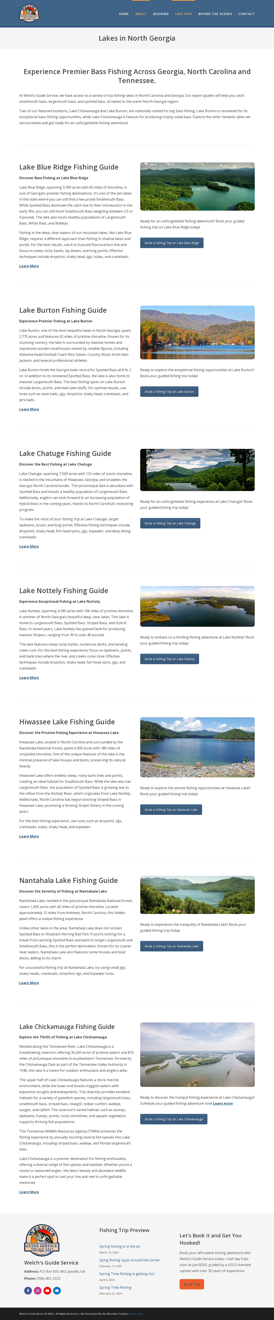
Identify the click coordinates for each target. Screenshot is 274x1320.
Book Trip (192, 1284)
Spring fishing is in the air (119, 1246)
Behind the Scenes (215, 14)
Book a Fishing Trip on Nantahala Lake (172, 946)
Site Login (137, 1313)
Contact (246, 14)
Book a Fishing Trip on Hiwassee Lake (171, 810)
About (141, 14)
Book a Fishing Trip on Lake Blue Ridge (172, 243)
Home (124, 14)
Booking (161, 14)
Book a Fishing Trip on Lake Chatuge (170, 523)
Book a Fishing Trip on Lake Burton (169, 392)
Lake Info (183, 14)
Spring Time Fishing (115, 1287)
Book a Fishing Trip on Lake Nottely (170, 659)
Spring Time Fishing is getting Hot (126, 1273)
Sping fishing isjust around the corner (129, 1260)
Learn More (29, 266)
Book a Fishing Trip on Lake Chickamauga (174, 1119)
